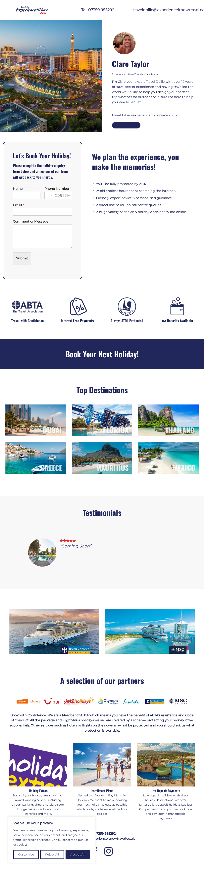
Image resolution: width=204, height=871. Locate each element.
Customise (26, 854)
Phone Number (57, 189)
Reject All (52, 854)
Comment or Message (30, 221)
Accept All (77, 854)
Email (18, 205)
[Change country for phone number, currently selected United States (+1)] (48, 196)
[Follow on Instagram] (108, 852)
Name (19, 189)
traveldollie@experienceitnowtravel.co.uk (145, 115)
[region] (52, 840)
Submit (22, 258)
